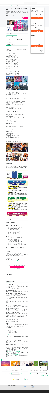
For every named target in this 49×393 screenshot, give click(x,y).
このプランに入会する (37, 17)
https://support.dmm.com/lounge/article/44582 (12, 260)
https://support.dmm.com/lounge (11, 334)
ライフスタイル (13, 373)
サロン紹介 (11, 36)
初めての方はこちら (10, 386)
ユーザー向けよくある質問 (11, 387)
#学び (13, 277)
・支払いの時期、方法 (41, 50)
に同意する (38, 29)
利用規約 (36, 29)
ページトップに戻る (24, 383)
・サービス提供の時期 (41, 51)
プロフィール (22, 36)
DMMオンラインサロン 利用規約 (23, 386)
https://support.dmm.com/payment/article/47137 (13, 354)
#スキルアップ (8, 277)
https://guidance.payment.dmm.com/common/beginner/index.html (15, 351)
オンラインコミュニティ (5, 373)
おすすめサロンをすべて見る (44, 375)
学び (21, 373)
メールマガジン (32, 386)
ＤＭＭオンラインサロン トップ (9, 5)
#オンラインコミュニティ (18, 277)
